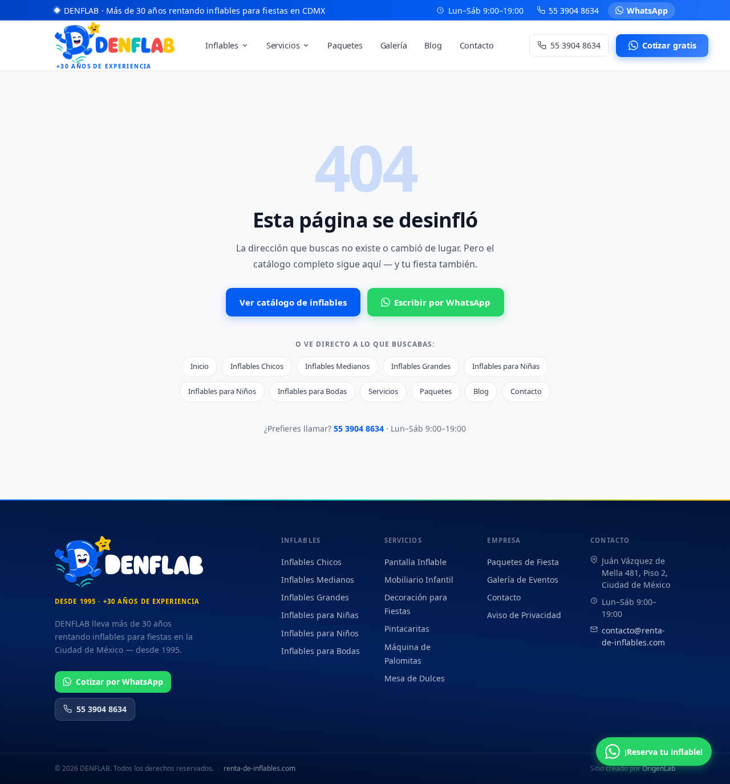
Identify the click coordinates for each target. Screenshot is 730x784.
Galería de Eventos (522, 579)
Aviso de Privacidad (524, 615)
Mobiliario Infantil (418, 579)
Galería (393, 45)
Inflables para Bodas (312, 391)
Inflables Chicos (256, 366)
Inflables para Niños (222, 391)
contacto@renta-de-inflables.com (633, 636)
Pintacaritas (406, 628)
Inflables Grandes (421, 366)
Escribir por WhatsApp (442, 302)
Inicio (199, 366)
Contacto (477, 45)
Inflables (221, 45)
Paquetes (345, 45)
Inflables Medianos (337, 366)
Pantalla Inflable (415, 561)
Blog (432, 45)
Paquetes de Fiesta (523, 561)
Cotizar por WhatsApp (119, 681)
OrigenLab (658, 768)
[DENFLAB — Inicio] (129, 561)
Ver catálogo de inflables (293, 302)
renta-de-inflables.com (259, 768)
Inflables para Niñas (506, 366)
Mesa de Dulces (414, 678)
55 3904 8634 (359, 428)
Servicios (283, 45)
